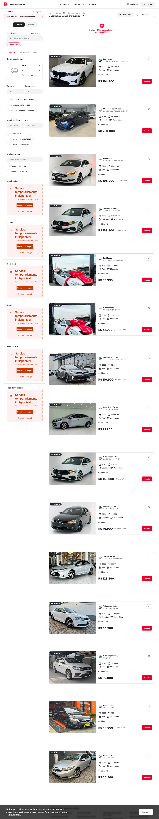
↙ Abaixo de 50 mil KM (17, 166)
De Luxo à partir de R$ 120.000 (22, 111)
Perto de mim (36, 33)
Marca (12, 52)
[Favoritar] (149, 60)
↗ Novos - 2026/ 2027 (20, 133)
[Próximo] (92, 83)
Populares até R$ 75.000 (20, 105)
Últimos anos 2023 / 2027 (21, 139)
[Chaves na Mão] (14, 4)
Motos (31, 25)
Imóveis (63, 4)
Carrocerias (24, 52)
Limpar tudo (39, 12)
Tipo (35, 52)
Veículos (77, 4)
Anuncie (92, 4)
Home (51, 13)
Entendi (145, 812)
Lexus (78, 13)
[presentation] (15, 91)
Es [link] (84, 13)
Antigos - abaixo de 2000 (20, 145)
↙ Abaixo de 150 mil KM (18, 172)
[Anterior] (87, 83)
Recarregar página (24, 205)
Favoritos (134, 4)
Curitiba (71, 13)
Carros (19, 25)
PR (64, 13)
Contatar (147, 81)
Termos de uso (51, 812)
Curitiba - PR (13, 44)
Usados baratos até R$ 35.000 (22, 99)
